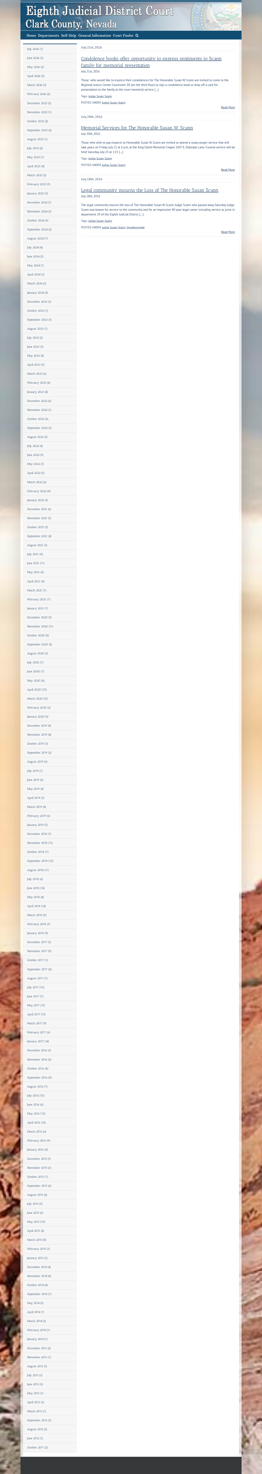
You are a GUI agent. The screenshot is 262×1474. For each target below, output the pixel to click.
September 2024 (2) (39, 229)
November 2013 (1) (39, 1357)
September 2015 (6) (39, 1186)
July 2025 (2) (35, 148)
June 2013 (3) (35, 1384)
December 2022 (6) (39, 401)
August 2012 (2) (37, 1429)
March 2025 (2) (36, 175)
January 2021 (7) (37, 608)
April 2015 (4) (35, 1231)
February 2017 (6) (38, 1032)
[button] (137, 35)
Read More (228, 107)
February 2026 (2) (38, 94)
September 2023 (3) (39, 319)
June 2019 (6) (35, 780)
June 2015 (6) (35, 1213)
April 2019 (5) (35, 798)
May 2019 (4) (35, 789)
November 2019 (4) (39, 734)
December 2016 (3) (39, 1050)
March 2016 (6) (36, 1131)
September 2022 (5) (39, 428)
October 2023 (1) (37, 310)
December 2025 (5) (39, 103)
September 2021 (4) (39, 536)
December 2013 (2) (39, 1348)
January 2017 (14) (38, 1041)
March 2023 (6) (37, 373)
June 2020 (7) (35, 671)
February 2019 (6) (38, 816)
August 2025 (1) (37, 139)
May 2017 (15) (36, 1005)
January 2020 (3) (38, 716)
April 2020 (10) (37, 689)
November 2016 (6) (39, 1059)
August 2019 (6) (37, 761)
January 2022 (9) (37, 500)
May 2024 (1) (35, 265)
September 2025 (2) (39, 130)
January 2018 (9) (37, 933)
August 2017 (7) (37, 978)
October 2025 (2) (37, 121)
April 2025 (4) (36, 166)
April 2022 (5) (36, 473)
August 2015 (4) (37, 1195)
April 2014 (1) (35, 1312)
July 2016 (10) (36, 1095)
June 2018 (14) (36, 888)
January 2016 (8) (37, 1149)
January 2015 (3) (37, 1258)
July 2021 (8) (35, 554)
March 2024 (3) (36, 283)
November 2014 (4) (39, 1276)
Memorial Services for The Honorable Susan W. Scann (137, 128)
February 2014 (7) (38, 1330)
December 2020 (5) (39, 617)
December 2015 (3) (39, 1159)
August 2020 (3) (37, 653)
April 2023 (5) (36, 364)
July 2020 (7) (35, 662)
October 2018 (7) (38, 852)
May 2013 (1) (35, 1393)
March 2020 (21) (37, 698)
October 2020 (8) (38, 635)
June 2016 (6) (35, 1104)
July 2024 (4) (35, 247)
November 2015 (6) (39, 1168)
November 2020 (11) (40, 626)
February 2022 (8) (39, 491)
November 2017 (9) (39, 951)
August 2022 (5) (37, 437)
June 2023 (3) (35, 346)
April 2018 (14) (36, 906)
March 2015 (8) (36, 1240)
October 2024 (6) (38, 220)
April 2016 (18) (36, 1122)
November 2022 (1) (39, 410)
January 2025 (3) (37, 193)
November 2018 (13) (40, 843)
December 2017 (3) (39, 942)
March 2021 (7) (37, 590)
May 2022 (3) (35, 464)
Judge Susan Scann (100, 96)
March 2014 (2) (36, 1321)
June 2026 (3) (35, 58)
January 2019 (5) (37, 825)
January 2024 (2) (37, 292)
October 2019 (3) (37, 743)
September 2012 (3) (39, 1420)
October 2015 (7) (37, 1177)
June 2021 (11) (36, 563)
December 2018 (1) (39, 834)
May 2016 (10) (36, 1113)
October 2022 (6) (38, 419)
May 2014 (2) (35, 1303)
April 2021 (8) (36, 581)
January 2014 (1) (37, 1339)
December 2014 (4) (39, 1267)
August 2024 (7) (37, 238)
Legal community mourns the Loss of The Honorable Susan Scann (149, 190)
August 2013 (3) (37, 1366)
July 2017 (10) (36, 987)
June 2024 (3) (35, 256)
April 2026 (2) (36, 76)
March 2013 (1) (36, 1411)
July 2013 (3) (35, 1375)
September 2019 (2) (39, 752)
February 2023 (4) (38, 382)
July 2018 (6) (35, 879)
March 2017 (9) (36, 1023)
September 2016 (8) (39, 1077)
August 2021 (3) (37, 545)
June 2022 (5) (35, 455)
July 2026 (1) (35, 49)
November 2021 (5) (39, 518)
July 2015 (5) (35, 1204)
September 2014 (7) (39, 1294)
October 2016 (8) (38, 1068)
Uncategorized (135, 227)
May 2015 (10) (36, 1222)
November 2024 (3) (39, 211)
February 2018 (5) (38, 924)
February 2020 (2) (39, 707)
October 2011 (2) (37, 1447)
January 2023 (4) (37, 392)
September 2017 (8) (39, 969)
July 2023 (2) (35, 337)
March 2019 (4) (36, 807)
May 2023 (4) (35, 355)
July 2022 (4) (35, 446)
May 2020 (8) (36, 680)
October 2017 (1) (37, 960)
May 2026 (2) (35, 67)
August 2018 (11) (38, 870)
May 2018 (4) (35, 897)
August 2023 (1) (37, 328)
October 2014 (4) (37, 1285)
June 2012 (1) (35, 1438)
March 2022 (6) (37, 482)
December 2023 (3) (39, 301)
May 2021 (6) (35, 572)
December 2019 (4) (39, 725)
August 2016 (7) (37, 1086)
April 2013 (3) (35, 1402)
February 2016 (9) (38, 1140)
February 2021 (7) (39, 599)
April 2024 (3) (36, 274)
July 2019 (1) (35, 771)
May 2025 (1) (35, 157)
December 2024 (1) (39, 202)
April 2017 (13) (36, 1014)
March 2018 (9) (37, 915)
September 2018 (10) (40, 861)
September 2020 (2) (39, 644)
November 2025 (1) (39, 112)
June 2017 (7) (35, 996)
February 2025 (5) (38, 184)
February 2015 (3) (38, 1249)
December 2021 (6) (39, 509)
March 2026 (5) (36, 85)
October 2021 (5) (37, 527)
